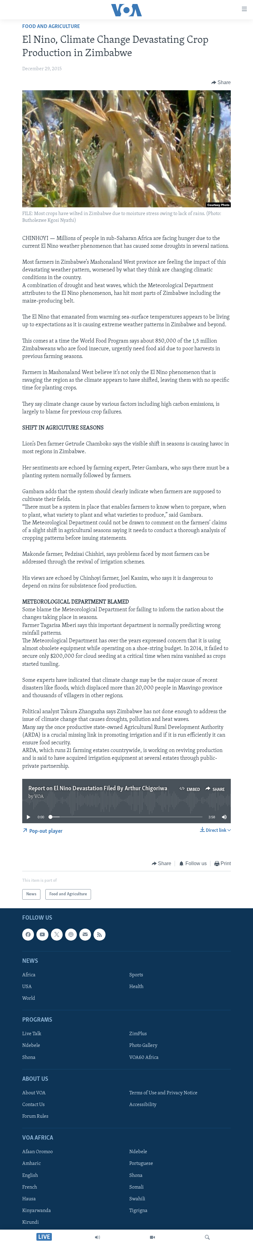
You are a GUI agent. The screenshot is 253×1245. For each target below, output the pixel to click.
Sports (136, 975)
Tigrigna (138, 1210)
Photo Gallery (143, 1046)
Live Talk (31, 1034)
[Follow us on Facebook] (28, 935)
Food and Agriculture (51, 27)
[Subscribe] (85, 935)
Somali (136, 1187)
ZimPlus (138, 1034)
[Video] (152, 1237)
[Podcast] (71, 935)
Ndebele (31, 1046)
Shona (28, 1057)
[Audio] (97, 1237)
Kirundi (30, 1222)
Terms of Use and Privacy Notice (163, 1093)
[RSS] (99, 935)
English (30, 1175)
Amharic (31, 1164)
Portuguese (141, 1164)
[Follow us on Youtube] (42, 935)
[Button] (221, 83)
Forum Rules (35, 1116)
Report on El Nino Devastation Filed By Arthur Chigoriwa (97, 789)
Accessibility (142, 1104)
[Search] (207, 1237)
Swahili (137, 1199)
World (28, 998)
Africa (28, 975)
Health (136, 986)
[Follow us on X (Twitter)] (57, 935)
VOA (39, 796)
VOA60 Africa (144, 1057)
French (29, 1187)
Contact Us (33, 1104)
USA (27, 986)
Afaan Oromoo (37, 1152)
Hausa (29, 1199)
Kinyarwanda (36, 1210)
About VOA (34, 1093)
